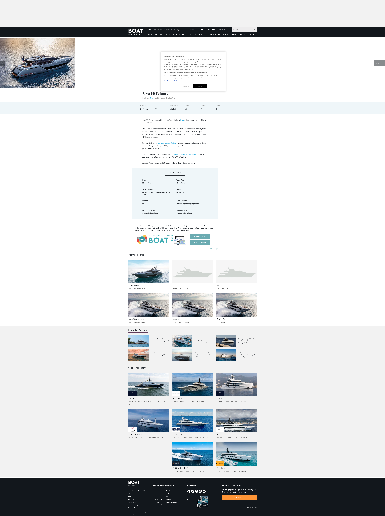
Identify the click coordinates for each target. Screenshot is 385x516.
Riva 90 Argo (222, 319)
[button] (2, 63)
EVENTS (242, 34)
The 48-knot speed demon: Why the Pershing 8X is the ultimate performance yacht (160, 355)
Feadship (132, 437)
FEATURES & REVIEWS (162, 34)
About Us (131, 494)
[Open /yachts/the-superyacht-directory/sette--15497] (236, 271)
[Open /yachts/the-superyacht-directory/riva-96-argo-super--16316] (148, 305)
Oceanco (220, 437)
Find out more (200, 236)
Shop (168, 496)
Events (168, 491)
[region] (193, 71)
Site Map (169, 499)
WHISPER (177, 398)
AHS (218, 434)
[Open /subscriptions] (200, 502)
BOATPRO (252, 34)
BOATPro (169, 494)
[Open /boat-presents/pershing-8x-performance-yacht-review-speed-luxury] (138, 355)
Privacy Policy (133, 508)
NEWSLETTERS (224, 29)
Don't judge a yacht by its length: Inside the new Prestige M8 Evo (246, 341)
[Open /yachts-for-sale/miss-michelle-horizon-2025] (192, 454)
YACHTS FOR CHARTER (196, 34)
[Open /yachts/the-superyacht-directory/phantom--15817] (192, 305)
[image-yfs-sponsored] (132, 395)
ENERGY (220, 398)
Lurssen (175, 401)
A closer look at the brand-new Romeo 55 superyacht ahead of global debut (247, 355)
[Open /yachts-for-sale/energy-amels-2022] (236, 384)
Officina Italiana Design (167, 143)
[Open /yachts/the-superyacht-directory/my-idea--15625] (192, 271)
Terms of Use (132, 502)
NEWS (150, 34)
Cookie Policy (133, 505)
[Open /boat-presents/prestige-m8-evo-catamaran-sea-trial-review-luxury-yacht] (226, 341)
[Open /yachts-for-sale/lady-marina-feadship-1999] (148, 420)
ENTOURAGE (223, 468)
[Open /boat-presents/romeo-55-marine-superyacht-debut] (226, 355)
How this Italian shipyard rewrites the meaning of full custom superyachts (160, 341)
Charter (155, 496)
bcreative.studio (172, 502)
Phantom (176, 319)
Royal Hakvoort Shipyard (138, 401)
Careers (131, 499)
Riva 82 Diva (134, 285)
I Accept (200, 86)
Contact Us (132, 496)
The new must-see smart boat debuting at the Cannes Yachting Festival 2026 (204, 341)
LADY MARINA (136, 434)
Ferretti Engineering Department (185, 154)
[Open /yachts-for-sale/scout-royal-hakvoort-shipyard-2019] (148, 384)
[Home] (137, 32)
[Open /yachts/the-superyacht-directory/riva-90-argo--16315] (236, 305)
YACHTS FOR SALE (179, 34)
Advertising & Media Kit (136, 491)
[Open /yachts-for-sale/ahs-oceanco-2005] (236, 420)
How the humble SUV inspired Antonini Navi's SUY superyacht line (203, 355)
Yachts (155, 491)
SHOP (202, 29)
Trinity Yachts (177, 437)
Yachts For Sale (158, 494)
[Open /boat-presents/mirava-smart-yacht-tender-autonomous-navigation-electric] (182, 341)
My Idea (176, 285)
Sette (218, 285)
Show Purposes (185, 86)
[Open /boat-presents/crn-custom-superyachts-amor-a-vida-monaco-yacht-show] (138, 341)
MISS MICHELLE (180, 468)
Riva (151, 98)
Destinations (157, 499)
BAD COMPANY (180, 434)
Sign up (239, 498)
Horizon (176, 471)
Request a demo (200, 242)
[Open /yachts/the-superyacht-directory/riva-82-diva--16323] (148, 271)
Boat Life (156, 502)
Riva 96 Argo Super (136, 319)
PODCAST (193, 29)
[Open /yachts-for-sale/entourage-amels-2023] (236, 454)
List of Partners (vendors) (170, 81)
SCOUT (132, 398)
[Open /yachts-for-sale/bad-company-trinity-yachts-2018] (192, 420)
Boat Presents (158, 505)
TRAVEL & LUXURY (214, 34)
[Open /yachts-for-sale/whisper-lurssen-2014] (192, 384)
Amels (219, 401)
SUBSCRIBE (211, 29)
